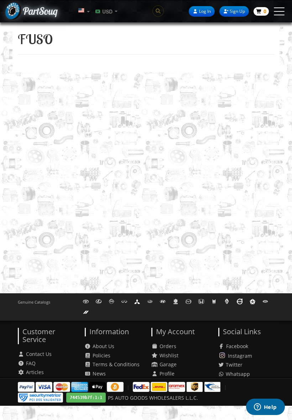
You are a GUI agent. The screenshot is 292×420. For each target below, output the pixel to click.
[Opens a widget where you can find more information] (265, 407)
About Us (103, 346)
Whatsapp (237, 374)
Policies (101, 355)
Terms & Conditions (116, 364)
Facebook (237, 346)
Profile (167, 373)
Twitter (233, 364)
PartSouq (39, 11)
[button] (84, 11)
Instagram (240, 355)
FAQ (31, 363)
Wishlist (169, 355)
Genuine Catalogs (34, 302)
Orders (168, 346)
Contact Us (39, 354)
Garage (168, 364)
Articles (35, 372)
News (99, 373)
